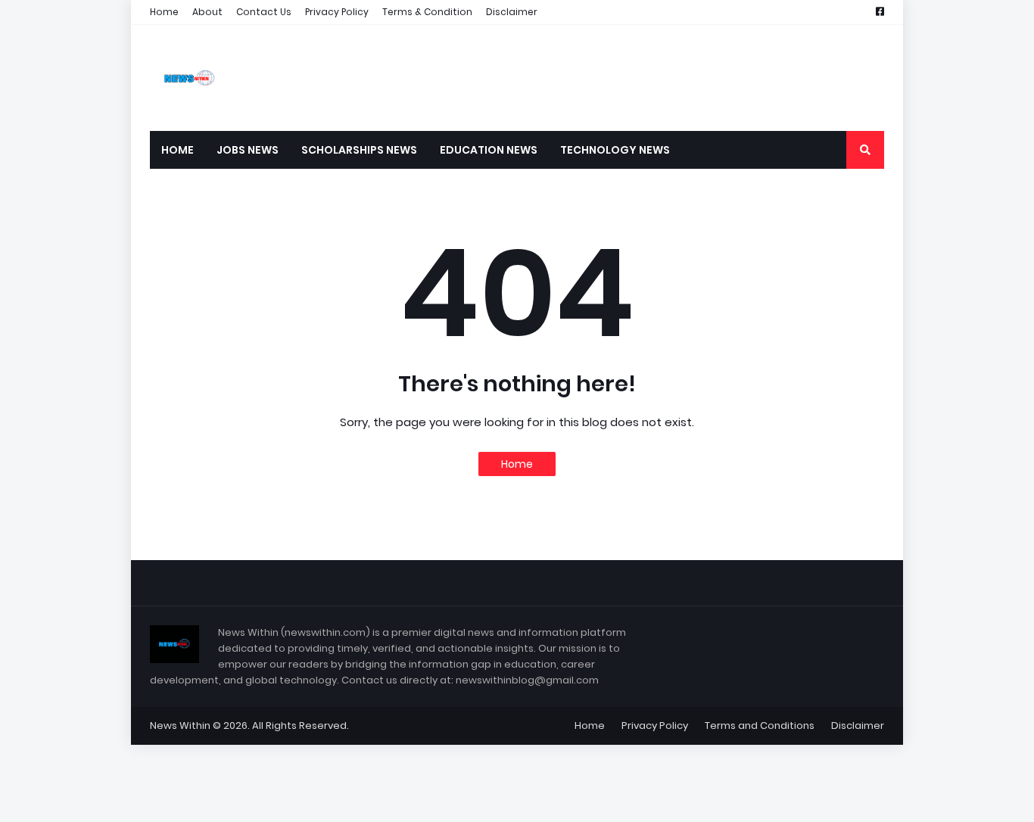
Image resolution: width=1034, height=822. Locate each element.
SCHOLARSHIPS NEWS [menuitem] (359, 149)
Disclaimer (511, 11)
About (207, 11)
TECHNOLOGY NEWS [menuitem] (615, 149)
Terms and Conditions (759, 725)
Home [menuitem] (177, 149)
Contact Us (263, 11)
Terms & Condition (427, 11)
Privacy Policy (337, 11)
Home (164, 11)
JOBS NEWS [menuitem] (247, 149)
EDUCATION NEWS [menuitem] (488, 149)
